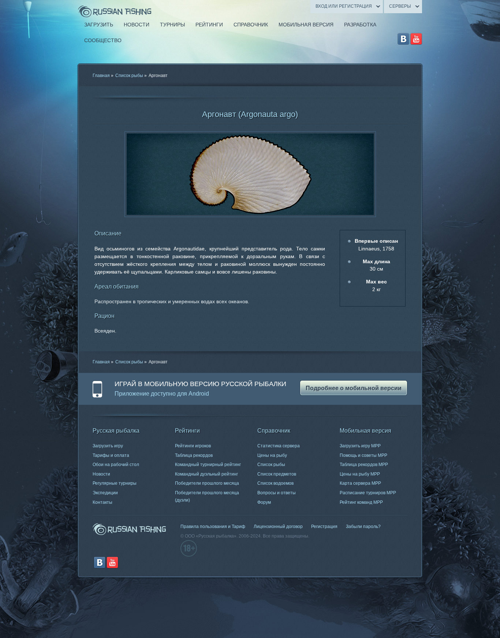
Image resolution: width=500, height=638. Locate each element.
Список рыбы (129, 75)
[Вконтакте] (403, 39)
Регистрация (324, 526)
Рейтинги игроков (193, 445)
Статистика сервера (278, 445)
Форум (264, 502)
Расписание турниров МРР (368, 492)
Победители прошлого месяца (207, 483)
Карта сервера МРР (360, 483)
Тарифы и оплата (111, 455)
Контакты (102, 502)
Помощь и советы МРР (363, 455)
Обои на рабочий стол (116, 464)
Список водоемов (275, 483)
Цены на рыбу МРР (360, 474)
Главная (101, 75)
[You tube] (416, 39)
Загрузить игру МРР (360, 445)
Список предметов (276, 474)
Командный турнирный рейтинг (208, 464)
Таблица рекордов (194, 455)
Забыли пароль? (363, 526)
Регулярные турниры (115, 483)
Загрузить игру (108, 445)
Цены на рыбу (272, 455)
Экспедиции (105, 492)
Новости (101, 474)
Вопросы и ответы (276, 492)
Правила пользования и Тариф (212, 526)
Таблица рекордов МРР (364, 464)
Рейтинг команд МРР (361, 502)
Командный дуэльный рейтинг (206, 474)
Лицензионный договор (278, 526)
